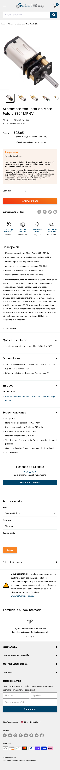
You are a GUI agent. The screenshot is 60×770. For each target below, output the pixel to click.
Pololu (6, 120)
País (5, 507)
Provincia (7, 520)
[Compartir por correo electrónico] (55, 212)
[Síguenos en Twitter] (10, 735)
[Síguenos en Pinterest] (21, 735)
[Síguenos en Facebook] (5, 735)
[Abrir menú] (4, 6)
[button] (58, 98)
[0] (55, 6)
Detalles (8, 235)
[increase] (34, 191)
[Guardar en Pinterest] (45, 212)
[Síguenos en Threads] (42, 735)
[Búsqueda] (53, 15)
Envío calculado (21, 142)
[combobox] (26, 15)
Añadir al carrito (30, 201)
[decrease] (17, 191)
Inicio (3, 24)
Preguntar (37, 235)
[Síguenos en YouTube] (26, 735)
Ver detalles (22, 235)
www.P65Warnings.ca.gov (22, 596)
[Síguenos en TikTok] (31, 735)
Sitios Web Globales (10, 722)
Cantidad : (7, 191)
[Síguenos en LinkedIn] (37, 735)
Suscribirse (30, 709)
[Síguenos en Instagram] (15, 735)
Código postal (9, 533)
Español (34, 722)
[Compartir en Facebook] (39, 212)
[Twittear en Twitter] (50, 212)
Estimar (10, 550)
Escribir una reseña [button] (30, 482)
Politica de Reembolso (12, 562)
